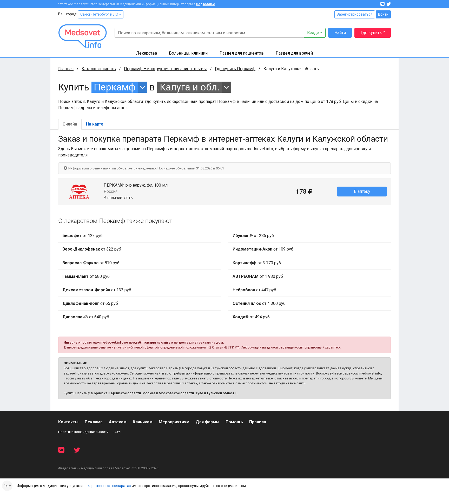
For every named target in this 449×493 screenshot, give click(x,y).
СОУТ (118, 432)
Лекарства (146, 53)
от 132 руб (96, 289)
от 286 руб (253, 235)
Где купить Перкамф (235, 68)
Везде (313, 32)
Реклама (94, 421)
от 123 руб (82, 235)
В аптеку (362, 191)
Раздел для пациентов (242, 53)
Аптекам (118, 421)
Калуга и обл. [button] (190, 87)
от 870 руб (91, 262)
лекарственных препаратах (107, 486)
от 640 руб (85, 316)
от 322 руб (91, 249)
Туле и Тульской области (215, 393)
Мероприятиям (174, 421)
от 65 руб (90, 303)
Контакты (68, 421)
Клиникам (143, 421)
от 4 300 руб (259, 303)
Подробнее (205, 4)
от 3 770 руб (257, 262)
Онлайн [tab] (70, 124)
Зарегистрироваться (355, 14)
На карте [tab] (94, 124)
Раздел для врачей (294, 53)
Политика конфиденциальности (83, 432)
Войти (383, 14)
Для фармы (207, 421)
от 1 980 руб (258, 276)
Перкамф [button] (115, 87)
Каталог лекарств (99, 68)
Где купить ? (373, 32)
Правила (257, 421)
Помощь (234, 421)
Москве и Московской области (168, 393)
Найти (340, 32)
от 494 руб (251, 316)
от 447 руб (254, 289)
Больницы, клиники (188, 53)
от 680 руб (86, 276)
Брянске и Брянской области (117, 393)
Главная (66, 68)
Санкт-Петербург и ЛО (99, 14)
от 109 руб (263, 249)
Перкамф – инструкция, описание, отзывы (165, 68)
